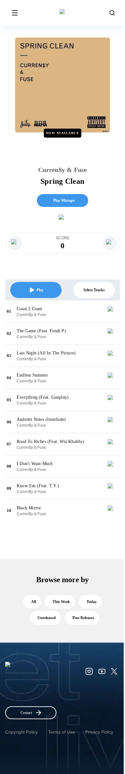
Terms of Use (61, 732)
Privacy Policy (99, 732)
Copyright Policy (21, 732)
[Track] (113, 311)
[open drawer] (14, 13)
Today (92, 602)
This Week (61, 602)
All (33, 602)
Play (40, 290)
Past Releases (83, 618)
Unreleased (47, 618)
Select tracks (94, 290)
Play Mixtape (64, 200)
